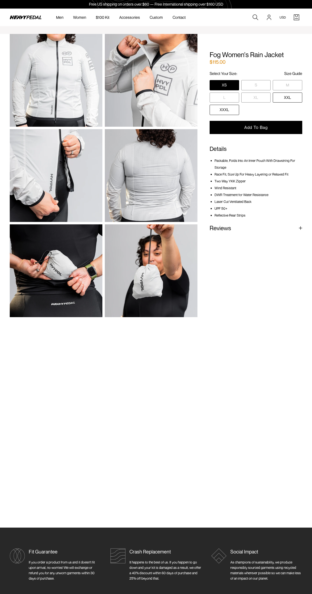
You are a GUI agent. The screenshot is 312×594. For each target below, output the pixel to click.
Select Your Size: (223, 73)
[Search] (255, 17)
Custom (156, 17)
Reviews (220, 228)
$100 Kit (102, 17)
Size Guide (293, 73)
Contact (179, 17)
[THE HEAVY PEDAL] (25, 17)
